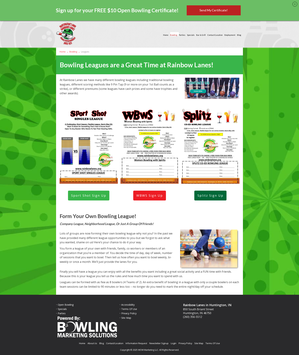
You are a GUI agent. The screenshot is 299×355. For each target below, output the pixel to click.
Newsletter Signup (159, 343)
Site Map (126, 317)
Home (165, 35)
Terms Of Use (129, 309)
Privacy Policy (129, 313)
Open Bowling (66, 304)
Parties (182, 35)
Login (173, 343)
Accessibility (128, 304)
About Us (92, 343)
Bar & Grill (201, 35)
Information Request (136, 343)
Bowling (173, 35)
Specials (190, 35)
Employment (229, 35)
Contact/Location (215, 35)
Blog (239, 35)
